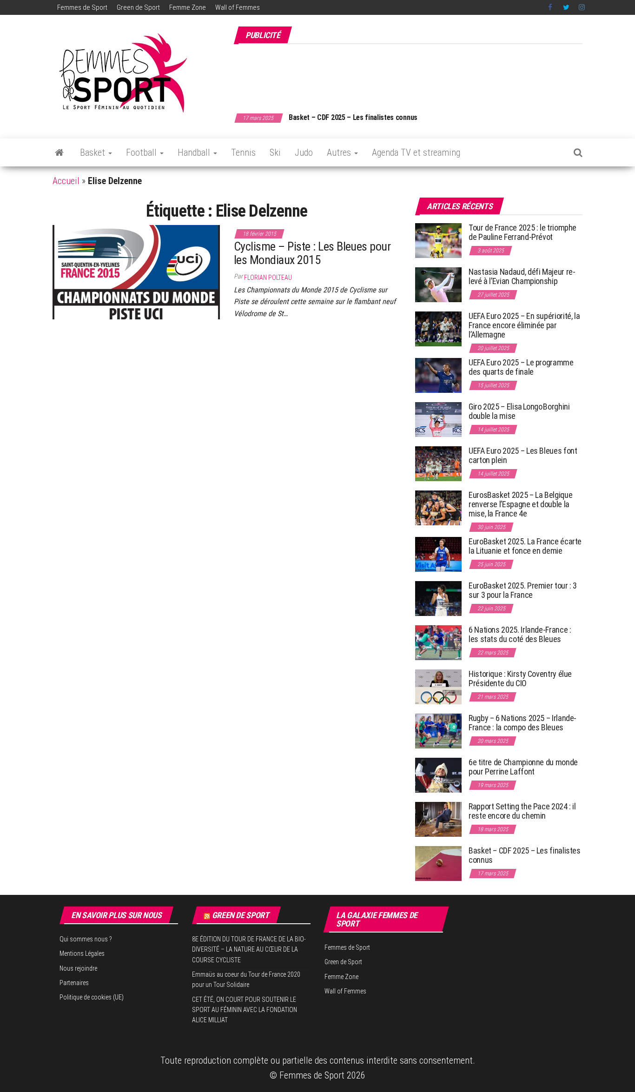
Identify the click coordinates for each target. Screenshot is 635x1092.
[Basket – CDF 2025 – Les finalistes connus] (438, 863)
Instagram (581, 7)
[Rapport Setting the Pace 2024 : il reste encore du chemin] (438, 818)
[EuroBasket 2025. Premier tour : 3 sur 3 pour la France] (438, 598)
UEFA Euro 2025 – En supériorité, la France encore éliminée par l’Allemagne (524, 325)
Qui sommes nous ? (86, 939)
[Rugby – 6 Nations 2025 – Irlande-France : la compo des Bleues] (438, 730)
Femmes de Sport (82, 7)
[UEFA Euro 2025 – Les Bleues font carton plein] (438, 463)
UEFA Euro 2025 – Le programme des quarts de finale (521, 367)
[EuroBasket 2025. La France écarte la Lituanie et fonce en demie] (438, 553)
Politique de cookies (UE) (92, 997)
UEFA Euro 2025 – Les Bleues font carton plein (523, 455)
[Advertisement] (413, 73)
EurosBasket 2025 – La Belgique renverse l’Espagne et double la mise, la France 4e (520, 504)
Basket (93, 152)
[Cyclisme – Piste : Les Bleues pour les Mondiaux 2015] (136, 271)
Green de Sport (138, 7)
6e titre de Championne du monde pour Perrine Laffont (523, 766)
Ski (275, 152)
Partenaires (74, 982)
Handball (195, 152)
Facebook (550, 7)
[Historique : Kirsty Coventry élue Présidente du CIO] (438, 686)
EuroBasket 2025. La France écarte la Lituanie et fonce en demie (525, 546)
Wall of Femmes (237, 7)
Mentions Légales (82, 953)
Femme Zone (187, 7)
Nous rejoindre (78, 968)
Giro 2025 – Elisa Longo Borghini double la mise (519, 411)
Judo (304, 152)
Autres (340, 152)
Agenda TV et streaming (416, 152)
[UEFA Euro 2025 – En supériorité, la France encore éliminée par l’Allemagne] (438, 328)
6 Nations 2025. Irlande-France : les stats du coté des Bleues (520, 634)
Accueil (66, 180)
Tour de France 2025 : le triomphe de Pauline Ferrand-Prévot (522, 232)
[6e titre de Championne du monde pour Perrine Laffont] (438, 774)
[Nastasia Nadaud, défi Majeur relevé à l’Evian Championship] (438, 284)
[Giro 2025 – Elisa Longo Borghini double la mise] (438, 419)
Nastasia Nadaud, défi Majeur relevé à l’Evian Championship (522, 276)
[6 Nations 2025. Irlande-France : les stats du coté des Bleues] (438, 642)
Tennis (243, 152)
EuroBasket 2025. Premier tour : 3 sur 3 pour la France (523, 590)
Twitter (566, 7)
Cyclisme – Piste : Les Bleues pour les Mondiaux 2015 (312, 253)
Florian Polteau (268, 277)
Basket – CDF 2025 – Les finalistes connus (353, 117)
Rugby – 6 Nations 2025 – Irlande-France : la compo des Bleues (522, 722)
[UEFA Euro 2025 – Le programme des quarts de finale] (438, 375)
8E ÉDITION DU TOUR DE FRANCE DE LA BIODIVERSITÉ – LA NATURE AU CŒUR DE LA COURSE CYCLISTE (249, 949)
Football (142, 152)
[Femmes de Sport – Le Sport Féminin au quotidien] (59, 152)
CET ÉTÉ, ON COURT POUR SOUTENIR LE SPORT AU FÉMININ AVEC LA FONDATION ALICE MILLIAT (244, 1010)
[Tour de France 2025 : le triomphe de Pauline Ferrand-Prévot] (438, 240)
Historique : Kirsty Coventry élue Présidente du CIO (520, 678)
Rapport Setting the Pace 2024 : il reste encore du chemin (522, 811)
